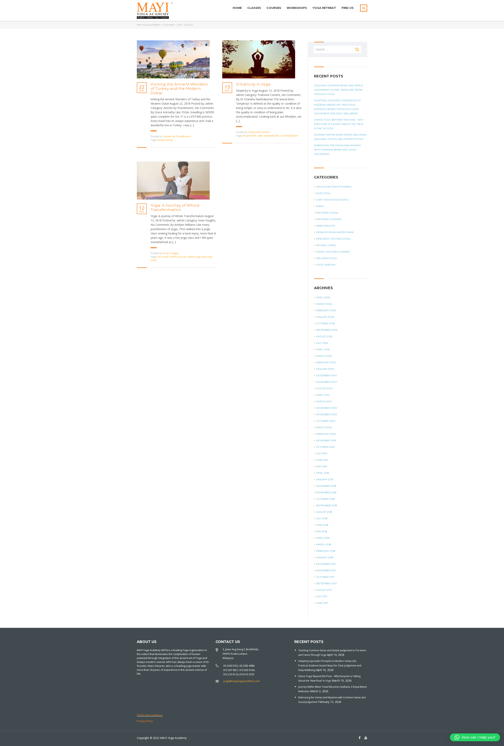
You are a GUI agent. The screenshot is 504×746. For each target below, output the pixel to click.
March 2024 (324, 401)
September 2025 (326, 329)
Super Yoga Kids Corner (333, 251)
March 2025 (324, 355)
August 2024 (324, 388)
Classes (254, 8)
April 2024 (323, 394)
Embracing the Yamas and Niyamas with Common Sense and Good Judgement (337, 149)
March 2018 (323, 544)
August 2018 (324, 511)
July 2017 (321, 596)
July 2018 (322, 518)
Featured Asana (327, 212)
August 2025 (324, 336)
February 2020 (326, 433)
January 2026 (325, 316)
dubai (161, 140)
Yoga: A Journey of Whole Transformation (175, 207)
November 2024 (326, 381)
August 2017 (324, 589)
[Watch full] (173, 59)
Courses (274, 8)
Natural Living (326, 245)
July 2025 (322, 342)
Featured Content (258, 132)
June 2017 (322, 602)
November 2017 (326, 570)
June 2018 (322, 524)
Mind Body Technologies (333, 238)
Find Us (348, 8)
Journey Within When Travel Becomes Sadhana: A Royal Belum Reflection (340, 136)
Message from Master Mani (334, 232)
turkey (169, 140)
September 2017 (326, 583)
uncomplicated (289, 135)
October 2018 (325, 498)
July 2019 (321, 453)
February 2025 (325, 362)
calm (260, 135)
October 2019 (325, 446)
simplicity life (271, 135)
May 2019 (321, 466)
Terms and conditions (150, 715)
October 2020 (325, 420)
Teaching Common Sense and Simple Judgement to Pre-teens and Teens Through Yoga (338, 90)
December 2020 (326, 407)
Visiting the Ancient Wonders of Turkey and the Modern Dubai (179, 88)
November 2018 (326, 492)
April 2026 (323, 297)
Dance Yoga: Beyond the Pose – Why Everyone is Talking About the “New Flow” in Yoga (338, 124)
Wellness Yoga (326, 258)
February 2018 (325, 550)
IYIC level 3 (164, 256)
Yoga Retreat (324, 8)
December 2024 (326, 375)
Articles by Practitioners (177, 136)
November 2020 (326, 414)
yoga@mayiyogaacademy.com (241, 681)
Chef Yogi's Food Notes (332, 199)
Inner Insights (171, 253)
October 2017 (325, 576)
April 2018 (322, 537)
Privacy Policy (145, 721)
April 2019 (322, 472)
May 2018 (321, 531)
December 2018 (326, 485)
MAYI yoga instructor (200, 256)
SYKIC (154, 260)
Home (237, 8)
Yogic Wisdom (325, 264)
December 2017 (326, 563)
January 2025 (325, 368)
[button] (475, 737)
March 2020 (324, 427)
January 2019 (324, 479)
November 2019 (326, 440)
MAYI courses (179, 256)
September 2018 (326, 505)
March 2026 (324, 303)
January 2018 (325, 557)
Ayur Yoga (323, 193)
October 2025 (325, 323)
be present (249, 135)
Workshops (297, 8)
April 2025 (323, 349)
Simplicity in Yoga (253, 84)
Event (320, 206)
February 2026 (326, 310)
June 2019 (322, 459)
